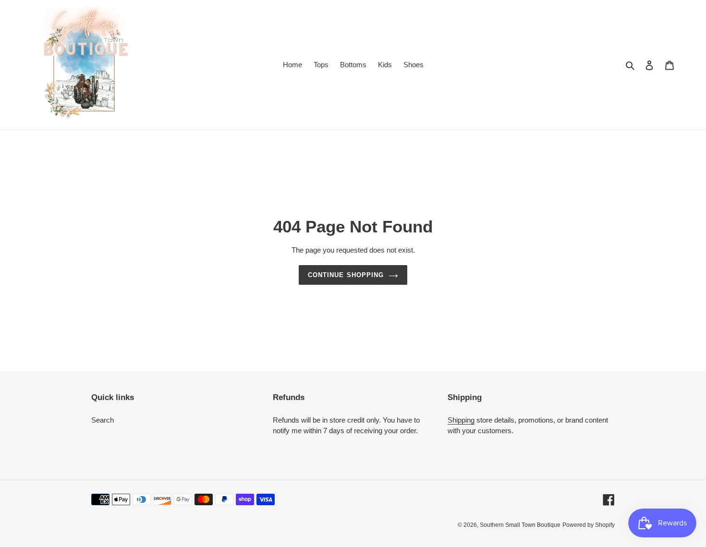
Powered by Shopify (588, 525)
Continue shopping (346, 275)
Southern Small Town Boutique (520, 525)
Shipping (461, 420)
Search (102, 420)
